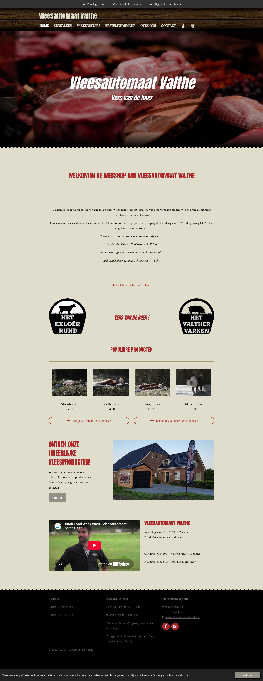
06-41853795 (65, 615)
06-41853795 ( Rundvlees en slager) (174, 561)
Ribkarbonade (69, 404)
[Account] (183, 25)
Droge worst (152, 404)
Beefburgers (110, 404)
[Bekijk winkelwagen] (192, 25)
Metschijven (193, 404)
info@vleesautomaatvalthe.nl (182, 617)
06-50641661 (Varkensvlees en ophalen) (177, 553)
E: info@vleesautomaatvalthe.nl (163, 537)
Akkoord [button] (248, 675)
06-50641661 (65, 607)
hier (147, 285)
